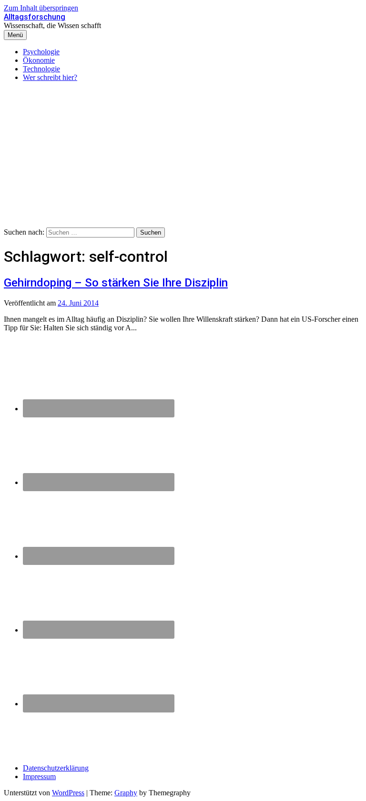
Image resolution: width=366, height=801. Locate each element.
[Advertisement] (183, 156)
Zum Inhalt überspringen (41, 8)
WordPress (68, 793)
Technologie (41, 69)
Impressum (39, 776)
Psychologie (41, 52)
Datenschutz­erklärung (56, 768)
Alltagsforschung (34, 16)
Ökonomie (39, 60)
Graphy (125, 793)
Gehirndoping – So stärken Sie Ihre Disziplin (116, 282)
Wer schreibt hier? (50, 77)
